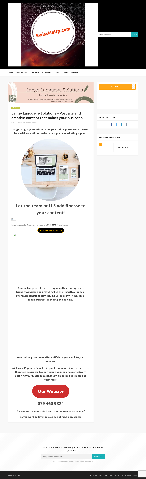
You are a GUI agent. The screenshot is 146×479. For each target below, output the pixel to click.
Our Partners (21, 73)
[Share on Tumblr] (125, 124)
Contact (74, 73)
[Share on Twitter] (115, 124)
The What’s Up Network (41, 73)
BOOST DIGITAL (122, 148)
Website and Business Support (27, 123)
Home (10, 73)
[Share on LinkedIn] (120, 124)
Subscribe (98, 457)
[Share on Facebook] (110, 124)
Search (134, 34)
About (57, 73)
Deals (65, 73)
